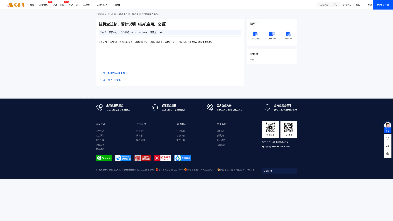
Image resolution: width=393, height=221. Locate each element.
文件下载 (180, 140)
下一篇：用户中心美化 (110, 79)
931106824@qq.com (281, 146)
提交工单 (100, 144)
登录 (370, 5)
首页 (32, 4)
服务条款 (100, 149)
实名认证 (100, 135)
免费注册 (384, 5)
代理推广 (140, 135)
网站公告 (111, 14)
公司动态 (221, 140)
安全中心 (100, 131)
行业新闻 (180, 131)
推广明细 (140, 140)
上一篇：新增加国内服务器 (112, 73)
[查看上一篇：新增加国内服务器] (87, 98)
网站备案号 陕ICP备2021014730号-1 (237, 169)
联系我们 (221, 135)
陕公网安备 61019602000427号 (201, 169)
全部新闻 (100, 14)
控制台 (359, 5)
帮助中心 (180, 135)
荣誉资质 (221, 144)
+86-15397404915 (280, 141)
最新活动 (44, 3)
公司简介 (221, 131)
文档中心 (346, 5)
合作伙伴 (140, 131)
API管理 (100, 140)
